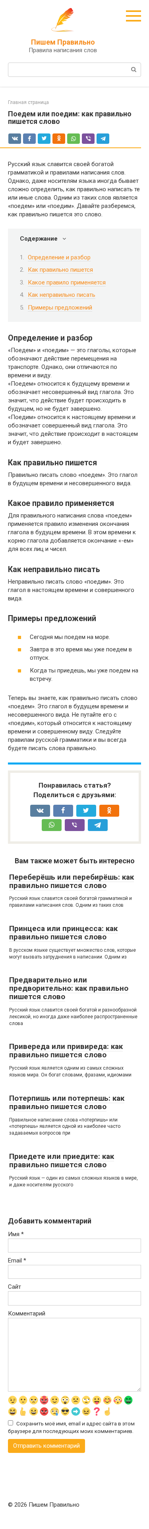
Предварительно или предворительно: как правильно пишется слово (68, 988)
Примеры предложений (60, 307)
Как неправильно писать (61, 294)
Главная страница (28, 102)
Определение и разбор (59, 257)
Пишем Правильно (63, 42)
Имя (16, 1234)
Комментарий (26, 1313)
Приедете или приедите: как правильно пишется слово (61, 1160)
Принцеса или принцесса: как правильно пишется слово (63, 932)
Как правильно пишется (60, 269)
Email (17, 1260)
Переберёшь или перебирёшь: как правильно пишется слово (71, 881)
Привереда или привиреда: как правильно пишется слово (66, 1050)
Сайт (14, 1286)
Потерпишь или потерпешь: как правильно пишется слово (66, 1102)
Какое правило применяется (67, 282)
